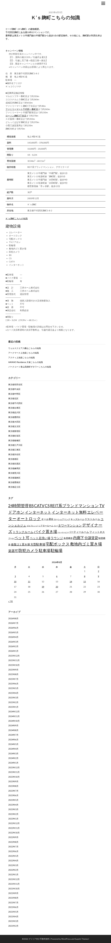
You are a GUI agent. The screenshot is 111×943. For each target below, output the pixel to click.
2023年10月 (14, 777)
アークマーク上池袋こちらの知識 (23, 353)
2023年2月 (13, 814)
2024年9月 (13, 725)
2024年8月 (13, 730)
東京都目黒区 (14, 463)
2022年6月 (13, 851)
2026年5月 (13, 632)
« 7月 (10, 601)
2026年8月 (13, 618)
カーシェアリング (62, 519)
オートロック (29, 518)
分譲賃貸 (91, 538)
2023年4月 (13, 804)
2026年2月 (13, 646)
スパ (56, 526)
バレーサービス (63, 532)
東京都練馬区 (14, 468)
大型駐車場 (37, 544)
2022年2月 (13, 870)
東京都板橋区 (14, 440)
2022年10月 (14, 832)
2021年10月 (14, 888)
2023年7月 (13, 791)
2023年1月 (13, 818)
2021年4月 (13, 916)
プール (11, 538)
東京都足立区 (14, 487)
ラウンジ (57, 538)
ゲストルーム (92, 519)
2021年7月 (13, 902)
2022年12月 (14, 823)
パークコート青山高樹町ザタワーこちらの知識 (29, 366)
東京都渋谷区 (14, 454)
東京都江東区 (14, 449)
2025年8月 (13, 674)
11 (29, 581)
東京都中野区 (14, 394)
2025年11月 (14, 660)
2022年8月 (13, 842)
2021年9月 (13, 893)
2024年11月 (14, 716)
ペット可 (21, 537)
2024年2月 (13, 758)
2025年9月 (13, 669)
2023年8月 (13, 786)
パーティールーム (78, 531)
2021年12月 (14, 879)
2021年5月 (13, 911)
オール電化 (47, 519)
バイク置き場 (45, 531)
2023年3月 (13, 809)
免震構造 (68, 538)
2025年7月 (13, 679)
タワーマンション (70, 525)
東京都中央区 (14, 389)
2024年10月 (14, 721)
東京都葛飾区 (14, 477)
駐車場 (44, 550)
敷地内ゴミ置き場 (86, 543)
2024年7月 (13, 735)
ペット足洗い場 (40, 538)
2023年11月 (14, 772)
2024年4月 (13, 749)
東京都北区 (13, 398)
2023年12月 (14, 767)
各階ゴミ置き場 (20, 544)
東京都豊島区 (14, 482)
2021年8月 (13, 898)
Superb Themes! (82, 939)
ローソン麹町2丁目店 (16, 115)
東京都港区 (13, 459)
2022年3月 (13, 865)
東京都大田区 (14, 421)
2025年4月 (13, 693)
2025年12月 (14, 655)
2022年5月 (13, 856)
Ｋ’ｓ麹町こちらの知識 (17, 218)
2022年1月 (13, 874)
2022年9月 (13, 837)
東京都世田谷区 (15, 384)
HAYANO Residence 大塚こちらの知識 (25, 362)
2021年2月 (13, 926)
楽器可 (13, 551)
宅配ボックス (58, 543)
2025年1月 (13, 707)
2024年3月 (13, 753)
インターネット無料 (69, 512)
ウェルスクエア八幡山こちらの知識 (24, 348)
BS (31, 505)
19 (43, 586)
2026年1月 (13, 651)
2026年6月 (13, 628)
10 (15, 581)
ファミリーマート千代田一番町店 (22, 109)
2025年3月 (13, 697)
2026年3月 (13, 641)
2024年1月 (13, 762)
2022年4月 (13, 860)
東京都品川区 (14, 412)
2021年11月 (14, 884)
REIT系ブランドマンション (74, 505)
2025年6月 (13, 683)
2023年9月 (13, 781)
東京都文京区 (14, 426)
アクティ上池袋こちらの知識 (21, 357)
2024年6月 (13, 739)
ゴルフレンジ (32, 526)
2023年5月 (13, 800)
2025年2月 (13, 702)
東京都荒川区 (14, 473)
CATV (39, 505)
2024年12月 (14, 711)
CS (47, 505)
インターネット (38, 512)
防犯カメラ (28, 550)
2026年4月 (13, 637)
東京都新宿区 (14, 431)
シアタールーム (45, 525)
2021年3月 (13, 921)
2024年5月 (13, 744)
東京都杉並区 (14, 435)
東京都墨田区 (14, 417)
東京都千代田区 (15, 403)
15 (84, 581)
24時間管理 (18, 505)
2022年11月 (14, 828)
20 (57, 586)
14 (71, 581)
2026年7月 (13, 623)
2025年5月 (13, 688)
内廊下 (78, 538)
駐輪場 (56, 550)
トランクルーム (23, 531)
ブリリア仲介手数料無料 (22, 3)
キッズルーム (77, 519)
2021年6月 (13, 907)
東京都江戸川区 (15, 445)
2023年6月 (13, 795)
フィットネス (97, 531)
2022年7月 (13, 846)
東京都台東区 (14, 408)
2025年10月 (14, 665)
